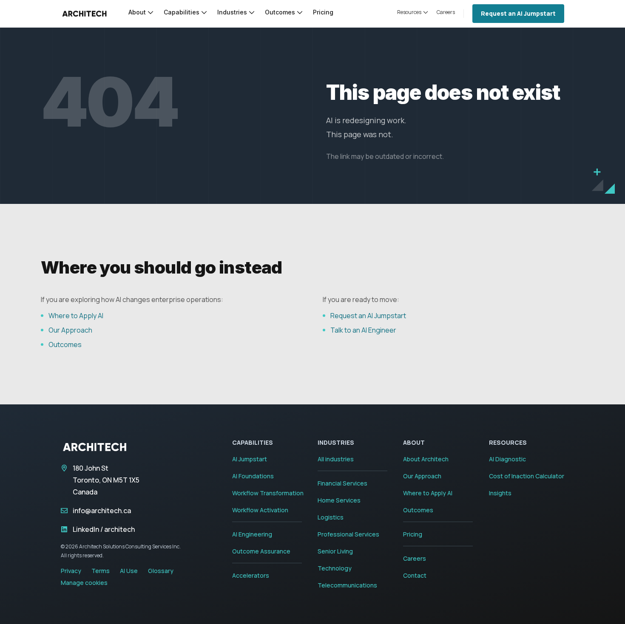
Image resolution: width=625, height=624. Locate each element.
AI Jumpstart (249, 459)
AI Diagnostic (507, 459)
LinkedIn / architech (104, 529)
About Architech (426, 459)
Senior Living (335, 551)
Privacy (71, 571)
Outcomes (65, 344)
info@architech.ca (102, 510)
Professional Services (348, 534)
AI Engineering (252, 534)
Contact (414, 575)
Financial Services (342, 483)
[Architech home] (84, 14)
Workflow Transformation (268, 493)
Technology (335, 568)
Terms (100, 571)
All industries (336, 459)
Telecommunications (347, 585)
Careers (414, 558)
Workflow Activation (260, 510)
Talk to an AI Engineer (363, 330)
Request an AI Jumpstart (518, 13)
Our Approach (70, 330)
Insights (500, 493)
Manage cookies (84, 583)
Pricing (412, 534)
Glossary (160, 571)
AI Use (129, 571)
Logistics (331, 517)
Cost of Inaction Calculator (526, 476)
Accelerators (250, 575)
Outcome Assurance (261, 551)
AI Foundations (253, 476)
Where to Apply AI (75, 315)
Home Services (339, 500)
